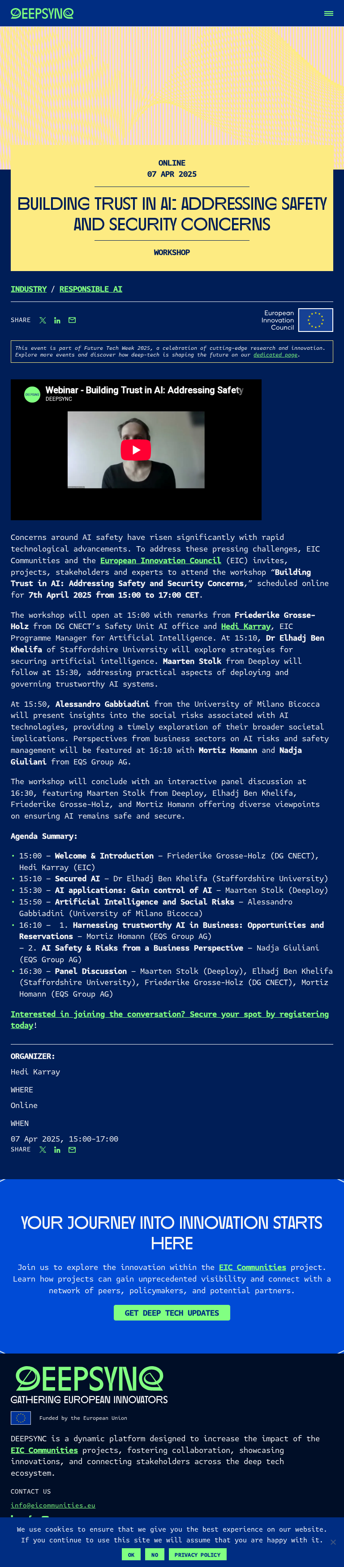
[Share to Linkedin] (57, 320)
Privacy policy (197, 1555)
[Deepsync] (42, 13)
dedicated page (275, 355)
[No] (332, 1541)
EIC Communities (252, 1267)
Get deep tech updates (172, 1313)
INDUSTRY (29, 289)
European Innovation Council (160, 560)
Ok (131, 1555)
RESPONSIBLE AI (91, 289)
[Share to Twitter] (42, 320)
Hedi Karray (246, 626)
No (154, 1555)
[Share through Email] (72, 320)
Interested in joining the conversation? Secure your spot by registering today (170, 1020)
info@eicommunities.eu (53, 1505)
